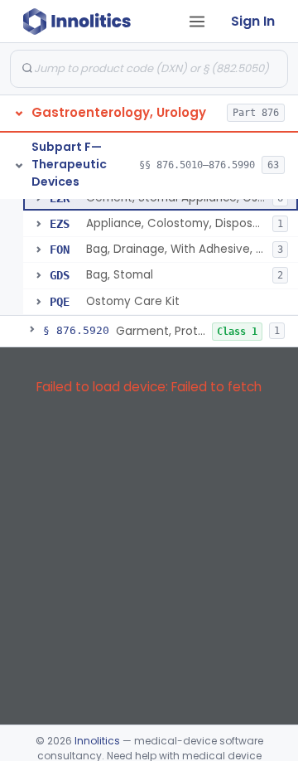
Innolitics (97, 741)
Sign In (253, 21)
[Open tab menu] (197, 21)
